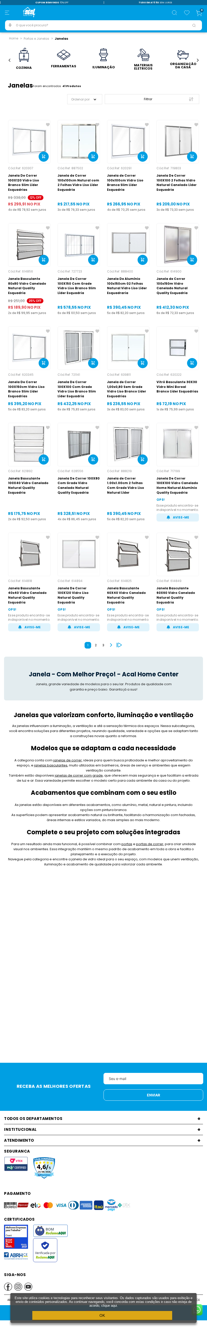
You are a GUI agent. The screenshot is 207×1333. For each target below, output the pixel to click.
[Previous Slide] (9, 60)
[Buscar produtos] (194, 25)
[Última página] (119, 645)
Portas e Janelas (36, 38)
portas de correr (149, 844)
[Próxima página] (111, 645)
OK (102, 1315)
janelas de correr (67, 760)
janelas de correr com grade (79, 775)
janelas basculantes (50, 765)
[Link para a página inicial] (13, 38)
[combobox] (103, 25)
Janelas (61, 38)
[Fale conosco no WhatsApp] (197, 1310)
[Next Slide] (197, 60)
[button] (7, 13)
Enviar (153, 1095)
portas (126, 844)
